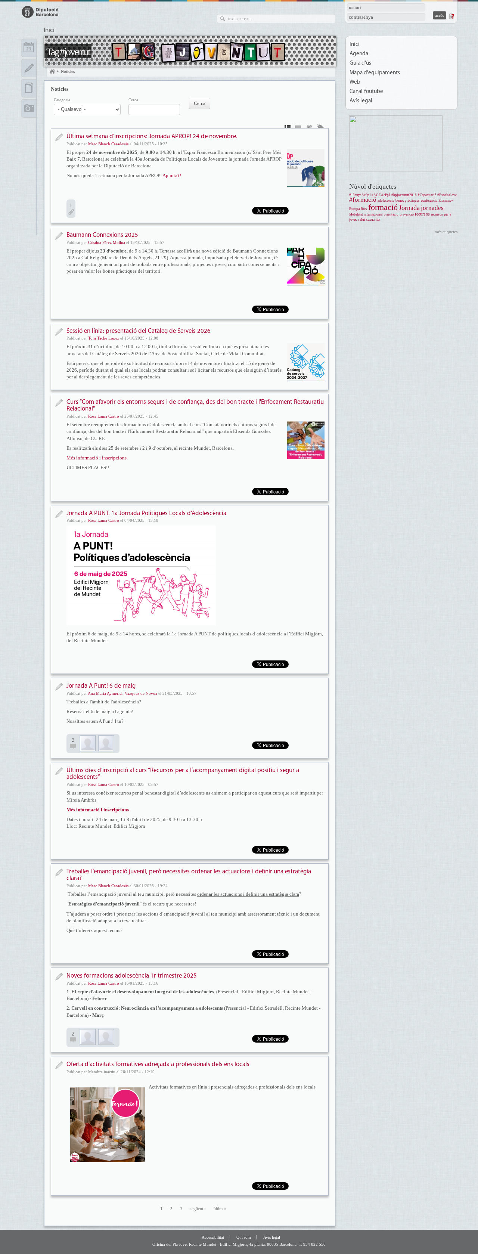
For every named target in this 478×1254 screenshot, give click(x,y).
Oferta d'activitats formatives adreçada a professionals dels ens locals (157, 1064)
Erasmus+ (445, 200)
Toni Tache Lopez (103, 338)
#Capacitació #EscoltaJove (437, 195)
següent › (198, 1209)
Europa (354, 209)
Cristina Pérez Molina (106, 242)
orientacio (391, 214)
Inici (49, 31)
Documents (29, 88)
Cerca (133, 100)
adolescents (386, 200)
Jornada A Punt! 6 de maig (101, 686)
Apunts (29, 68)
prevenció (407, 214)
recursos (422, 214)
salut (361, 220)
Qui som (243, 1237)
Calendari (29, 47)
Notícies (68, 71)
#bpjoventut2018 (404, 195)
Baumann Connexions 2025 (102, 235)
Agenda (359, 54)
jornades (432, 207)
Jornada (409, 207)
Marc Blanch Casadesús (108, 144)
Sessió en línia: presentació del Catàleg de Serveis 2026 (138, 331)
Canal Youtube (366, 92)
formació (383, 207)
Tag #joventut (68, 52)
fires (364, 209)
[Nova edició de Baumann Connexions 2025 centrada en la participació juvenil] (306, 266)
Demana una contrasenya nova (451, 16)
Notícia (59, 137)
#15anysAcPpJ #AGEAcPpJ (369, 195)
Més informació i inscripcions (96, 458)
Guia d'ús (360, 63)
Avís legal (361, 101)
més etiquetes (446, 231)
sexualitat (373, 220)
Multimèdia (29, 108)
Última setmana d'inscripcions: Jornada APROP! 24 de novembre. (152, 136)
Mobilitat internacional (366, 214)
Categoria (62, 100)
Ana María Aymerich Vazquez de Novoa (122, 693)
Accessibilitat (213, 1237)
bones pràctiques (407, 200)
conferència (429, 200)
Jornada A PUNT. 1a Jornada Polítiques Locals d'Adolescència (146, 513)
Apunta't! (171, 175)
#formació (362, 199)
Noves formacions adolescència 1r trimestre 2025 (131, 976)
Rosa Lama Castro (103, 416)
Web (355, 82)
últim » (220, 1209)
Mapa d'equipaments (375, 73)
